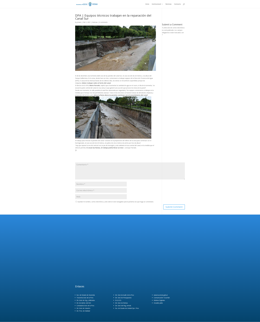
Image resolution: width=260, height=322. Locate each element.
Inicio (147, 4)
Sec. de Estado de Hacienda (86, 295)
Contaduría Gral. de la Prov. (85, 306)
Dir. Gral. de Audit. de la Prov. (124, 295)
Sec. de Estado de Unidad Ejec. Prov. (127, 308)
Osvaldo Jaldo (158, 303)
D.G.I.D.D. (118, 300)
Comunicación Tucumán (162, 298)
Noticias (168, 4)
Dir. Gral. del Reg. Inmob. (123, 306)
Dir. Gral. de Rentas (121, 303)
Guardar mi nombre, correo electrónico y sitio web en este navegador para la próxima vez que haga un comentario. (116, 202)
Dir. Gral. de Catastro (83, 308)
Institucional (156, 4)
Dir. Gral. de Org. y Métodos (86, 300)
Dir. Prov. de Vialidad (83, 311)
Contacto (177, 4)
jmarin (79, 22)
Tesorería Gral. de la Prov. (85, 298)
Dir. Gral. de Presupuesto (123, 298)
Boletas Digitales (159, 300)
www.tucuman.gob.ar (161, 295)
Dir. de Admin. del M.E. (84, 303)
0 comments (103, 22)
